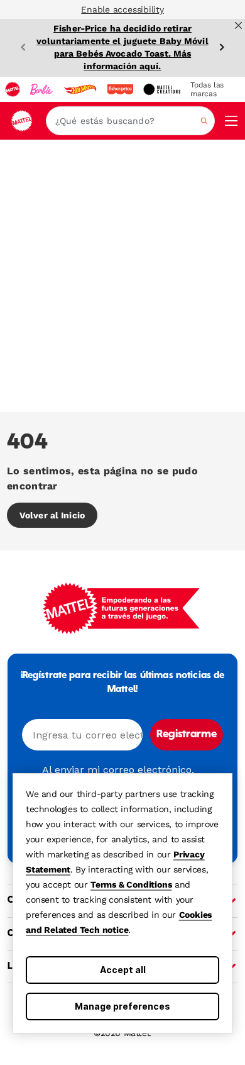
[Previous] (23, 47)
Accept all (123, 969)
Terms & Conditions (131, 884)
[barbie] (41, 89)
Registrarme (186, 735)
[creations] (161, 89)
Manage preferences (122, 1006)
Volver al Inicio (52, 515)
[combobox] (130, 120)
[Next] (221, 47)
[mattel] (12, 89)
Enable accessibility (122, 9)
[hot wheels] (80, 89)
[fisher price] (120, 89)
